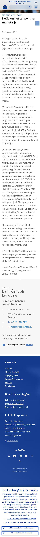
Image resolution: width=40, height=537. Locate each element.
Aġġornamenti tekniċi (14, 404)
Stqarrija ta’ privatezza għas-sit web (20, 425)
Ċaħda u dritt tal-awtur (15, 400)
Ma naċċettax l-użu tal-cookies (21, 533)
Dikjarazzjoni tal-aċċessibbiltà (18, 432)
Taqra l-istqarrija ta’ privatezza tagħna (21, 519)
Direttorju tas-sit (12, 441)
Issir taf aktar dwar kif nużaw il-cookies (21, 522)
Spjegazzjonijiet (11, 375)
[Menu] (36, 7)
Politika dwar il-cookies (15, 428)
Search (29, 6)
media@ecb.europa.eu (21, 327)
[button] (35, 2)
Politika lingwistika (13, 435)
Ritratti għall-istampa (14, 379)
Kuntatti (8, 383)
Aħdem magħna (12, 372)
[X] (8, 455)
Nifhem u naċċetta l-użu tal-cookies (22, 528)
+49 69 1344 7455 (19, 322)
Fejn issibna (10, 386)
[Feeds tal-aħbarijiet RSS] (20, 461)
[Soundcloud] (31, 455)
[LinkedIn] (14, 455)
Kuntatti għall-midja (15, 345)
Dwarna (8, 368)
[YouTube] (26, 455)
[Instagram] (20, 455)
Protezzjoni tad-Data (14, 421)
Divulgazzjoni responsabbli (16, 407)
